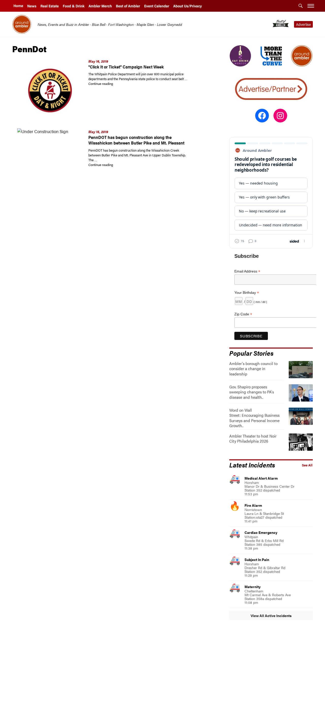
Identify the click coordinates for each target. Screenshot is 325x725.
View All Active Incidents (271, 615)
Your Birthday (246, 292)
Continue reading (131, 83)
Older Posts (111, 521)
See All (307, 465)
